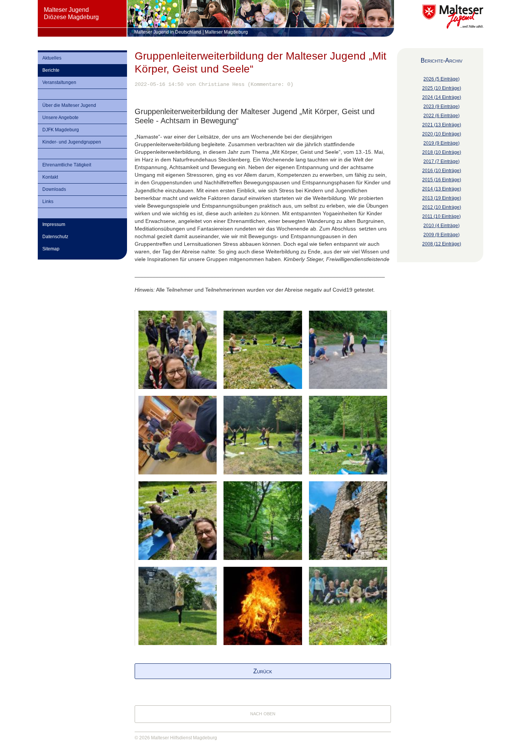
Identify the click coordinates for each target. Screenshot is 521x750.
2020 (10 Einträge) (441, 134)
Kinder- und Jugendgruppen (71, 142)
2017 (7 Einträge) (441, 161)
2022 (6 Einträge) (441, 115)
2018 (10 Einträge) (441, 152)
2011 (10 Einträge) (441, 216)
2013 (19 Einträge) (441, 198)
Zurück (262, 671)
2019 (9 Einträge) (441, 143)
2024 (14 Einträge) (441, 97)
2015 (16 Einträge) (441, 179)
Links (47, 201)
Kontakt (50, 177)
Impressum (53, 224)
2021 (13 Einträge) (441, 124)
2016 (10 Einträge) (441, 170)
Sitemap (50, 249)
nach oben (262, 713)
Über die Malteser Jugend (69, 105)
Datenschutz (55, 236)
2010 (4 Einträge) (441, 225)
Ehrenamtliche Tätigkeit (66, 165)
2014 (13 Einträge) (441, 189)
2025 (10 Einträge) (441, 88)
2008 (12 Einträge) (441, 244)
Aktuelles (51, 58)
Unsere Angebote (60, 117)
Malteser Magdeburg (226, 32)
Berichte (50, 70)
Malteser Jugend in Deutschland (167, 32)
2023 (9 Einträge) (441, 106)
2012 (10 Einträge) (441, 207)
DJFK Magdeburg (60, 129)
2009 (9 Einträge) (441, 234)
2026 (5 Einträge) (441, 79)
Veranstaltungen (59, 82)
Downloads (54, 189)
